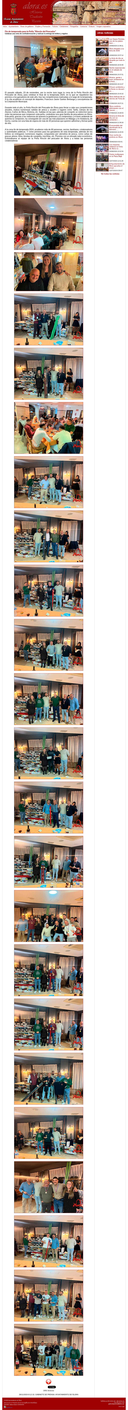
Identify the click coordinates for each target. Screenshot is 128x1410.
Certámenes (63, 26)
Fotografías (74, 26)
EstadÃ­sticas (9, 1407)
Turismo (54, 26)
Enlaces (92, 26)
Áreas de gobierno (27, 26)
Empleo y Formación (42, 26)
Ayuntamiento (13, 26)
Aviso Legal (121, 1406)
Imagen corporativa (103, 26)
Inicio (5, 26)
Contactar (83, 26)
